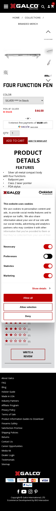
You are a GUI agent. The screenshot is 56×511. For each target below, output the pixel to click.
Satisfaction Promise (12, 427)
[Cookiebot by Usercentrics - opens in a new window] (39, 193)
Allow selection (28, 307)
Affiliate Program (10, 405)
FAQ (4, 382)
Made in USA (8, 396)
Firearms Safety (9, 423)
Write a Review (28, 354)
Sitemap (6, 464)
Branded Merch (28, 23)
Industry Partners (10, 400)
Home (16, 17)
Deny (28, 316)
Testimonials (8, 459)
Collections (33, 17)
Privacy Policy (8, 409)
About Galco (8, 378)
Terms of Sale (9, 414)
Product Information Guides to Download (22, 418)
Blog (4, 387)
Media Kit (6, 450)
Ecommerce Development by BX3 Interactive (28, 500)
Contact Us (7, 441)
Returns (5, 437)
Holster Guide (8, 391)
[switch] (48, 256)
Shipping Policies (10, 432)
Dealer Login (8, 455)
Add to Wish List (37, 141)
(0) (29, 323)
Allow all (28, 298)
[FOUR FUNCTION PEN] (22, 56)
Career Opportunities (12, 446)
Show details (39, 288)
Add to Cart (15, 140)
